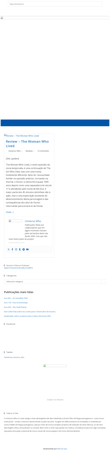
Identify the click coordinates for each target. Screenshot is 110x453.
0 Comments (43, 151)
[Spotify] (23, 249)
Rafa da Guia (62, 449)
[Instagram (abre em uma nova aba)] (53, 12)
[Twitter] (8, 249)
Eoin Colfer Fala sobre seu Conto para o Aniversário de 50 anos (30, 311)
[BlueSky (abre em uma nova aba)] (65, 12)
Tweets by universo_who (14, 357)
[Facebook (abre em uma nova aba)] (49, 12)
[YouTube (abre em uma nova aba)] (61, 12)
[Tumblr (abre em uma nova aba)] (57, 12)
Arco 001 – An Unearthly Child (16, 298)
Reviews (29, 151)
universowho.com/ (17, 242)
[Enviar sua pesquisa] (99, 4)
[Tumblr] (20, 249)
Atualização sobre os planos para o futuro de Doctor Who (27, 316)
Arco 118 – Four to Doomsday (16, 302)
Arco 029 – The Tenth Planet (15, 307)
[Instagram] (16, 249)
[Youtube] (27, 249)
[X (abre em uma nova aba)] (45, 12)
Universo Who (14, 151)
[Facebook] (12, 249)
